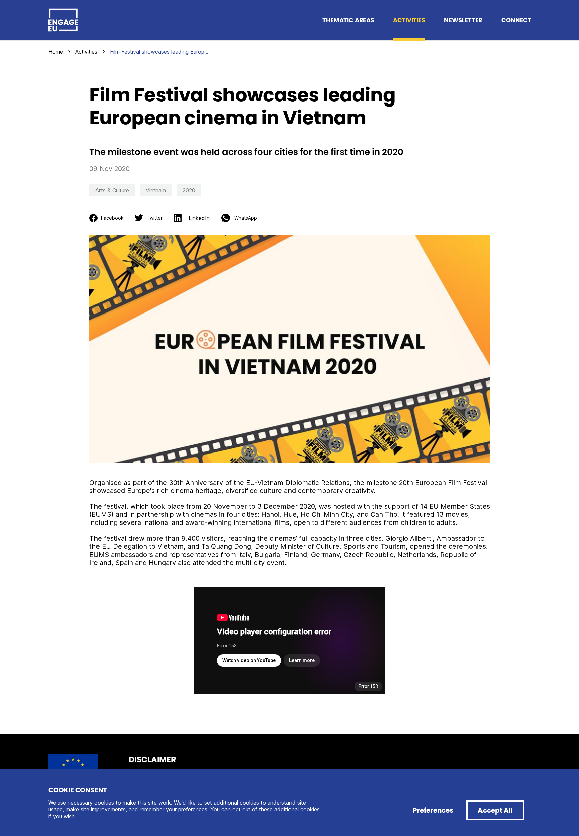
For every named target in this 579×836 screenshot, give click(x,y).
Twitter (155, 218)
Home (55, 51)
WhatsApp (245, 218)
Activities (86, 51)
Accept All (495, 810)
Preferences (433, 810)
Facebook (112, 218)
